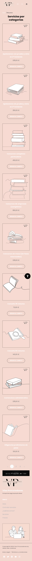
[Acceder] (22, 4)
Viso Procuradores (12, 490)
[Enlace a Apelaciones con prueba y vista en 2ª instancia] (16, 37)
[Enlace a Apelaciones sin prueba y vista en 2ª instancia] (16, 87)
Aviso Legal (6, 552)
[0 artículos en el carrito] (26, 4)
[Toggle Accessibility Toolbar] (28, 276)
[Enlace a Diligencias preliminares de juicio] (16, 428)
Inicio (4, 13)
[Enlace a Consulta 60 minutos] (16, 334)
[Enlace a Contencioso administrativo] (16, 381)
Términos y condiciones (19, 552)
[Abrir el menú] (18, 4)
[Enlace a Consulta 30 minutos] (16, 286)
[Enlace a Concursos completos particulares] (16, 137)
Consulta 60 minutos (16, 351)
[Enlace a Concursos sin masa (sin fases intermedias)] (16, 237)
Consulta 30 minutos (16, 304)
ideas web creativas (9, 548)
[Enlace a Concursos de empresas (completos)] (16, 187)
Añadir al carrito (16, 66)
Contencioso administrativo (16, 398)
